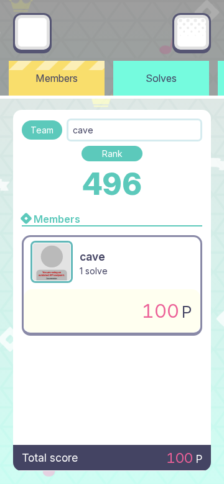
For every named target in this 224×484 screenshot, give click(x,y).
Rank (112, 153)
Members (56, 78)
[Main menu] (191, 32)
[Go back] (32, 32)
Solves (161, 78)
